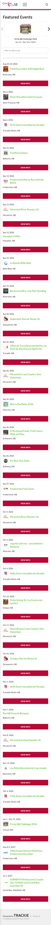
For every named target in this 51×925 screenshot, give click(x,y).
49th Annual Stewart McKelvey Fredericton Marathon (26, 852)
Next (49, 29)
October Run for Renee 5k (23, 658)
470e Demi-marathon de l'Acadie (27, 796)
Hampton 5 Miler (12, 236)
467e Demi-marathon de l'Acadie (27, 124)
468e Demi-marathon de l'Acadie (27, 573)
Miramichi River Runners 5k (24, 209)
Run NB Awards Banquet (16, 713)
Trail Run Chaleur (19, 152)
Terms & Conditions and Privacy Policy (21, 917)
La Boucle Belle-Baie (20, 262)
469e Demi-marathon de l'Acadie (27, 686)
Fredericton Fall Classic (22, 488)
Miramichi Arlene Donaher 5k (25, 740)
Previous (2, 29)
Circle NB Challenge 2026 (23, 824)
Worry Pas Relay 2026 (21, 404)
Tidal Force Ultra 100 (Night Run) (27, 68)
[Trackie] (21, 916)
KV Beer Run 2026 (19, 460)
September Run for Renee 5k (25, 318)
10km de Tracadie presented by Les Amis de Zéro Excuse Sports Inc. (28, 347)
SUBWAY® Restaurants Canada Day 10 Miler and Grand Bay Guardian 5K (26, 882)
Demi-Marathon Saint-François (26, 96)
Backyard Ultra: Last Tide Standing (28, 290)
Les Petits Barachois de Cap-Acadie (28, 768)
